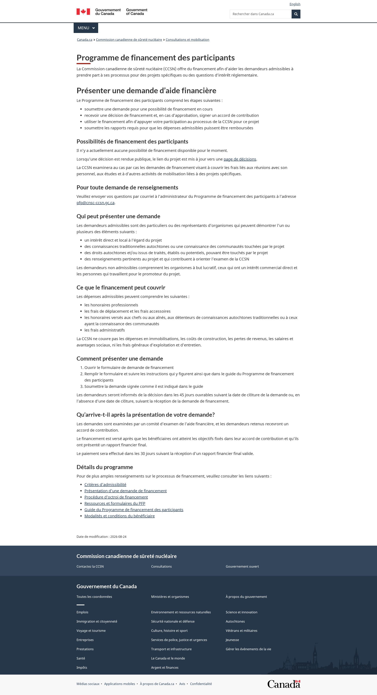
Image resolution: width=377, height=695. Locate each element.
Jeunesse (232, 640)
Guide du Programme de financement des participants (133, 509)
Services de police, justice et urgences (179, 640)
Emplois (82, 612)
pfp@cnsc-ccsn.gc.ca (95, 202)
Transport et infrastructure (171, 649)
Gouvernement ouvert (242, 566)
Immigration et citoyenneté (97, 621)
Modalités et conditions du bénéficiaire (119, 516)
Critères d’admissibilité (105, 484)
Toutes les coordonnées (94, 597)
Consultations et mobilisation (187, 39)
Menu (88, 27)
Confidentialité (201, 684)
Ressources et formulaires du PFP (114, 503)
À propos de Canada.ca (157, 684)
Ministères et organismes (170, 597)
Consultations (161, 566)
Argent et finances (164, 667)
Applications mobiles (119, 684)
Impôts (82, 667)
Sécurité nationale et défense (173, 621)
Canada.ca (84, 39)
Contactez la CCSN (90, 566)
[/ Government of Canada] (112, 12)
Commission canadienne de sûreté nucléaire (129, 39)
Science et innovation (241, 612)
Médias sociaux (88, 684)
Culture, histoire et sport (169, 630)
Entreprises (85, 640)
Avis (182, 684)
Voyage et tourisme (91, 630)
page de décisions (240, 159)
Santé (81, 658)
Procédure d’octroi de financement (116, 497)
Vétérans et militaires (241, 630)
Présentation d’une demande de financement (125, 490)
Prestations (85, 649)
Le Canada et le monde (168, 658)
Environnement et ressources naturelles (181, 612)
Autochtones (235, 621)
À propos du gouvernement (246, 597)
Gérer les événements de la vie (248, 649)
